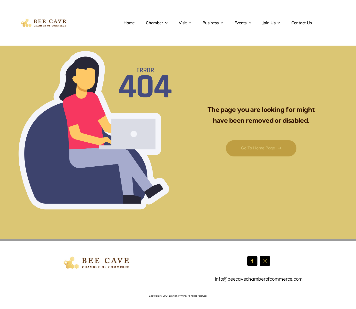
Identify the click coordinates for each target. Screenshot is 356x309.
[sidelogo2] (44, 20)
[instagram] (265, 261)
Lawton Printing (177, 295)
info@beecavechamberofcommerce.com (259, 279)
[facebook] (252, 261)
